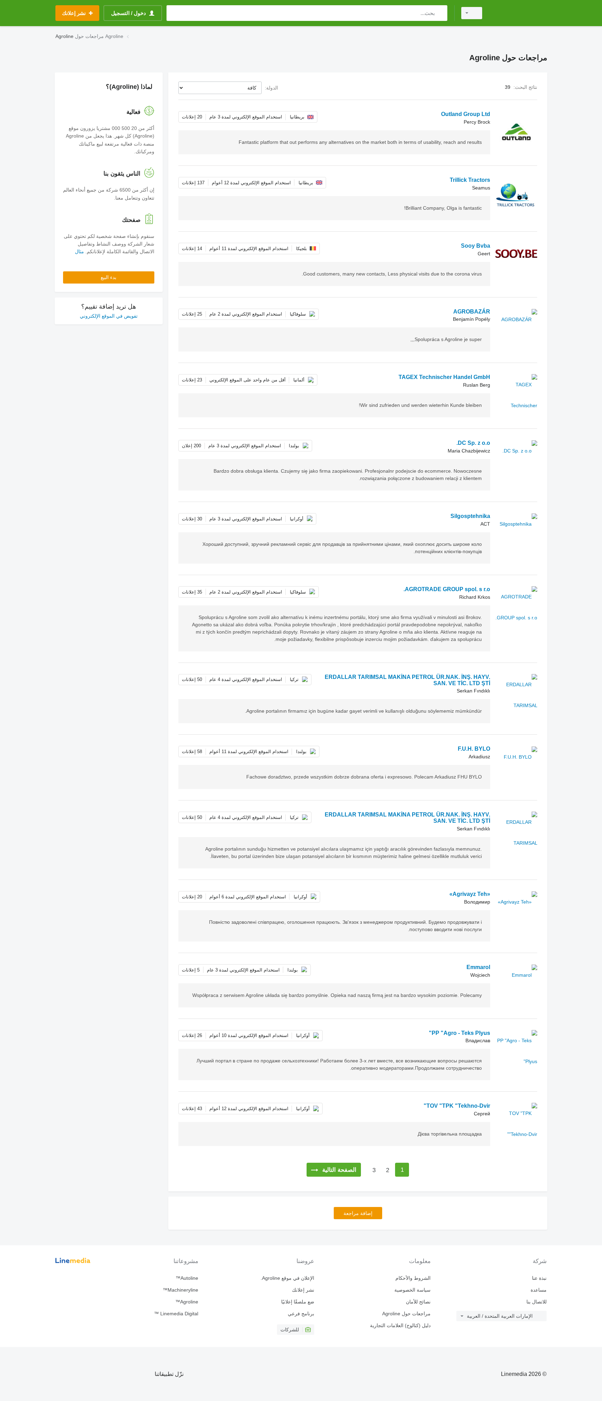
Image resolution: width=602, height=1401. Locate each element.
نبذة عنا (539, 1278)
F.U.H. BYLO (474, 749)
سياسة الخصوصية (412, 1290)
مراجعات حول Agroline (406, 1313)
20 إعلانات (192, 116)
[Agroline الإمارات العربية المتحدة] (519, 13)
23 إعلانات (192, 379)
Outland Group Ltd (465, 114)
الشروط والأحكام (412, 1278)
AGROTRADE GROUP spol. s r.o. (446, 589)
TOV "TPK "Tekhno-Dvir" (457, 1106)
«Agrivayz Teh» (469, 894)
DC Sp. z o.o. (473, 443)
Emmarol (478, 967)
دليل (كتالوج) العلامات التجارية (400, 1325)
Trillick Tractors (470, 180)
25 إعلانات (192, 314)
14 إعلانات (192, 248)
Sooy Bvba (475, 246)
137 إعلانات (193, 182)
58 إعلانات (192, 751)
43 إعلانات (192, 1108)
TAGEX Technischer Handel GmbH (444, 377)
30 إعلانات (192, 518)
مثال (79, 251)
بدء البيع (108, 277)
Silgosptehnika (470, 516)
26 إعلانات (192, 1035)
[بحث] (440, 13)
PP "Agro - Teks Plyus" (459, 1033)
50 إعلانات (192, 679)
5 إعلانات (191, 970)
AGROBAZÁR (471, 312)
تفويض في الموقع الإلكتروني (109, 316)
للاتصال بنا (536, 1302)
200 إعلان (191, 445)
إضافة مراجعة (358, 1213)
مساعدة (539, 1290)
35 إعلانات (192, 592)
